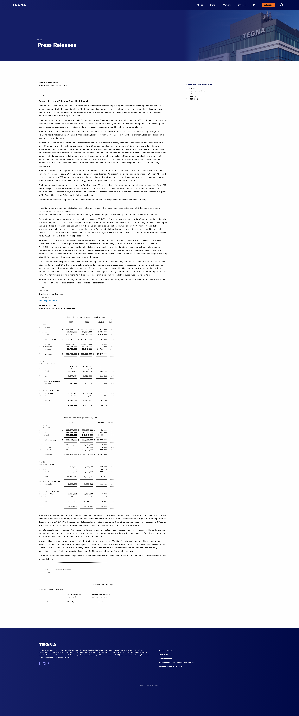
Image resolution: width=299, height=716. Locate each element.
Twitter (50, 664)
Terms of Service (165, 658)
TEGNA (54, 645)
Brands (213, 4)
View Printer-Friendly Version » (53, 85)
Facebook (40, 664)
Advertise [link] (268, 4)
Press (256, 4)
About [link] (200, 4)
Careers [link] (227, 4)
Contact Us (163, 654)
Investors (242, 4)
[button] (281, 5)
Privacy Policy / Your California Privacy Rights (177, 662)
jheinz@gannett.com (48, 300)
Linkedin (45, 664)
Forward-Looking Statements (170, 666)
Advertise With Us (166, 651)
